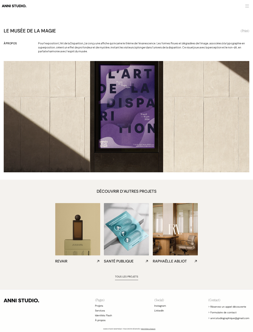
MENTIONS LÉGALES (148, 329)
